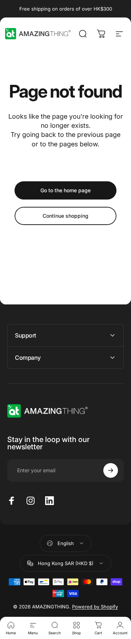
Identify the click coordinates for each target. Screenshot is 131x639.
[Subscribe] (110, 470)
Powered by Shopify (95, 607)
